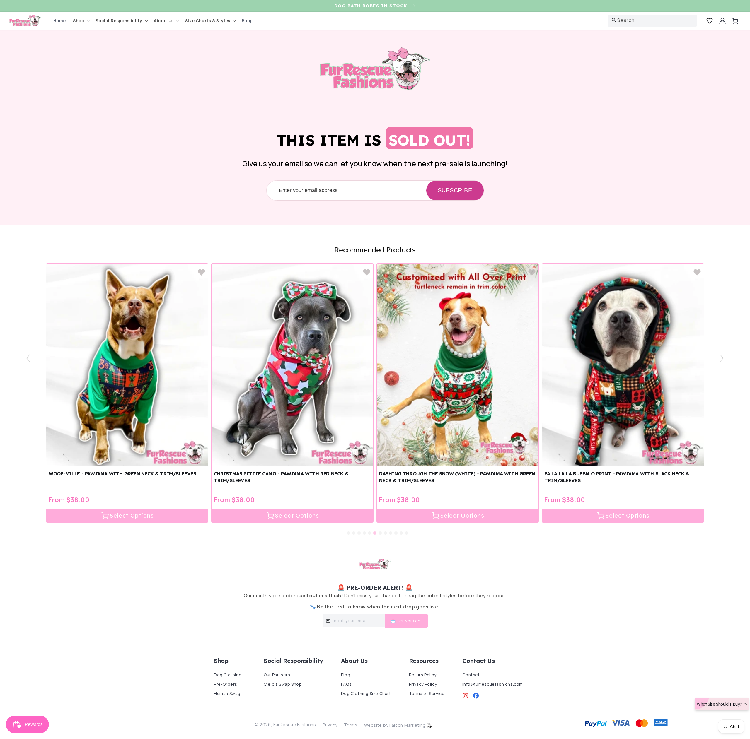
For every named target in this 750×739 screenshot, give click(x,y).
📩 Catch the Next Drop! (415, 156)
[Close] (457, 35)
